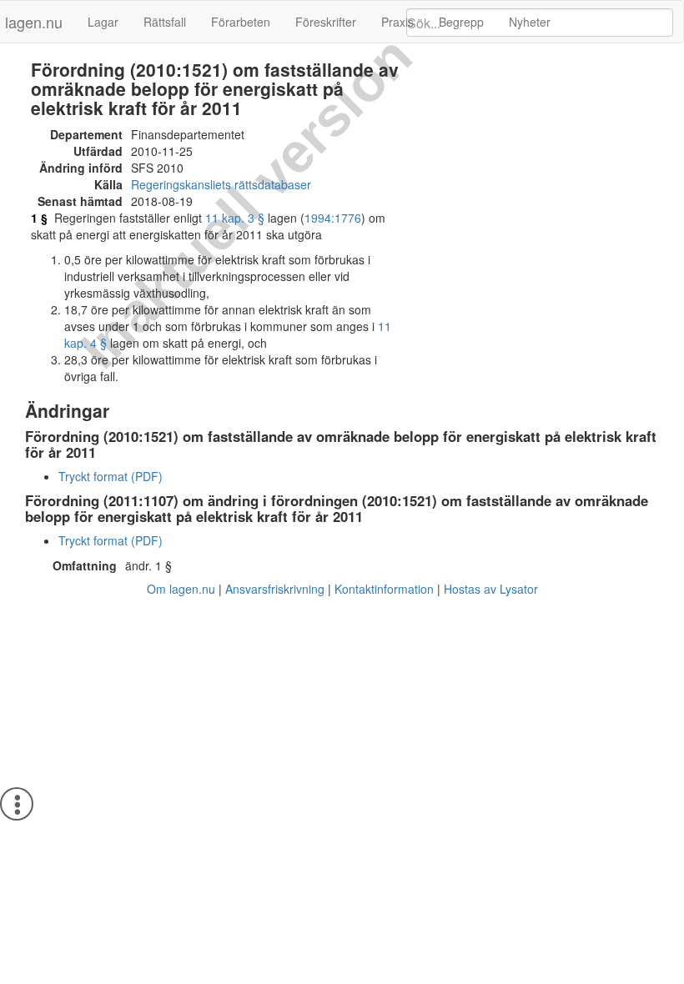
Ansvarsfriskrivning (274, 588)
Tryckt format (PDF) (110, 476)
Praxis (397, 21)
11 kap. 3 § (234, 217)
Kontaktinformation (384, 588)
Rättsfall (164, 21)
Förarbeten (240, 21)
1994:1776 (332, 217)
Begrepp (461, 21)
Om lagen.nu (181, 588)
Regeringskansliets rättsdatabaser (221, 184)
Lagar (103, 21)
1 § (39, 217)
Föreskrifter (325, 21)
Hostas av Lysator (491, 588)
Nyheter (530, 21)
